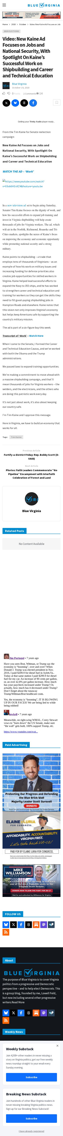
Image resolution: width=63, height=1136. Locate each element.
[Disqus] (31, 602)
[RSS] (6, 932)
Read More (18, 1002)
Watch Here (36, 335)
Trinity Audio (35, 122)
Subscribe (31, 1077)
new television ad (16, 205)
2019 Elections (11, 31)
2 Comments (29, 93)
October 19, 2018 (20, 87)
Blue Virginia (19, 83)
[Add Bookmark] (56, 102)
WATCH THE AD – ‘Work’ (18, 171)
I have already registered (31, 1131)
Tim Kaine (16, 437)
